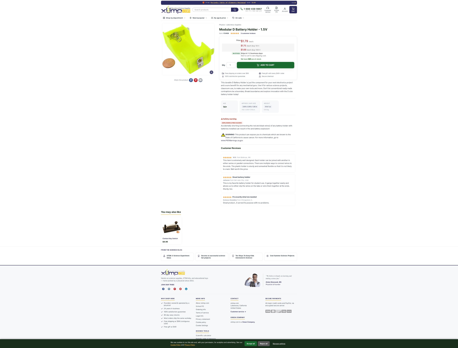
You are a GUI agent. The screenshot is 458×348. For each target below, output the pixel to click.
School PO (200, 306)
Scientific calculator (203, 335)
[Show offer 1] (292, 2)
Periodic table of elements (206, 339)
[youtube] (180, 289)
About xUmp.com (202, 303)
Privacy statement (203, 319)
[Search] (234, 10)
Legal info (199, 316)
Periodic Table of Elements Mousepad (228, 3)
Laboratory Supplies (233, 25)
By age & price (220, 18)
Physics (222, 25)
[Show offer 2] (293, 2)
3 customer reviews (248, 33)
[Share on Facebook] (191, 80)
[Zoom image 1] (188, 49)
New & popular (199, 18)
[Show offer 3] (295, 2)
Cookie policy (201, 322)
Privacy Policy (190, 345)
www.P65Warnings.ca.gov (232, 140)
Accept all (251, 343)
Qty (223, 65)
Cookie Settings (202, 325)
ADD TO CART (267, 65)
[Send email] (200, 80)
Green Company (248, 322)
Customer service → (238, 312)
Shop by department (174, 18)
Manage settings (279, 343)
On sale (238, 18)
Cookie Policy (176, 345)
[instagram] (169, 289)
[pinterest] (174, 289)
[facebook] (163, 289)
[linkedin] (186, 289)
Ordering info (201, 309)
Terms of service (202, 313)
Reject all (264, 343)
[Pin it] (196, 80)
